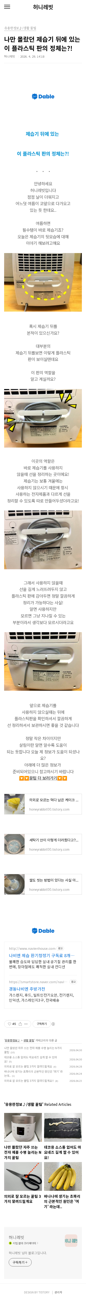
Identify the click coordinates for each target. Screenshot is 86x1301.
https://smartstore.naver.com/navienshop (38, 982)
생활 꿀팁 (28, 1040)
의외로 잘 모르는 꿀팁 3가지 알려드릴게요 (28, 1066)
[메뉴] (7, 7)
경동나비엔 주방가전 (27, 988)
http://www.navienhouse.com (32, 948)
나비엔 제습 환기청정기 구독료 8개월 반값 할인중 (41, 955)
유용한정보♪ (12, 1040)
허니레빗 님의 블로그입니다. (28, 1253)
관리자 (58, 1292)
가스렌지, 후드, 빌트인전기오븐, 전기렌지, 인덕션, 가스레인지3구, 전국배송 (41, 997)
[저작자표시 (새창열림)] (53, 1024)
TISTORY (44, 1292)
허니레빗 (43, 6)
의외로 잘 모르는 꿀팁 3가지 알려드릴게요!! (29, 1081)
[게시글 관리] (26, 1024)
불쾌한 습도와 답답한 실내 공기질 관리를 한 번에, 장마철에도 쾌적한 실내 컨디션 (42, 964)
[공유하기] (20, 1024)
